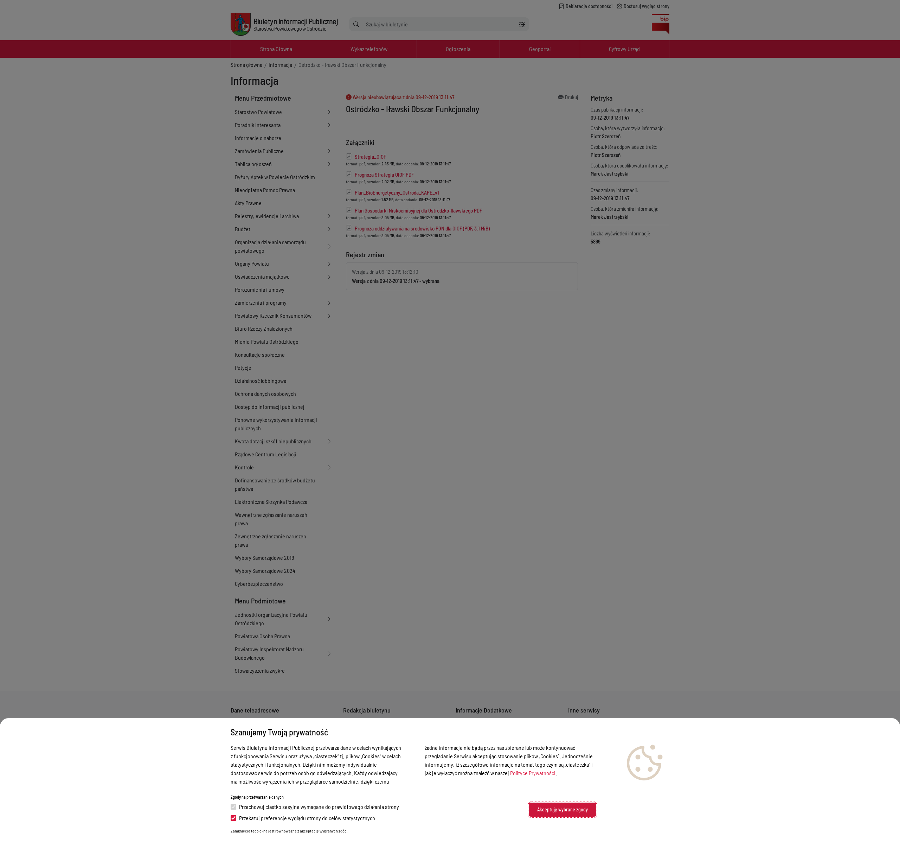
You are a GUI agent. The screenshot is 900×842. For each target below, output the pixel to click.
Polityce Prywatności (532, 773)
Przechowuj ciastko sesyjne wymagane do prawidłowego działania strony (319, 806)
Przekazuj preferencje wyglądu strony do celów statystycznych (307, 818)
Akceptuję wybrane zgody (562, 809)
